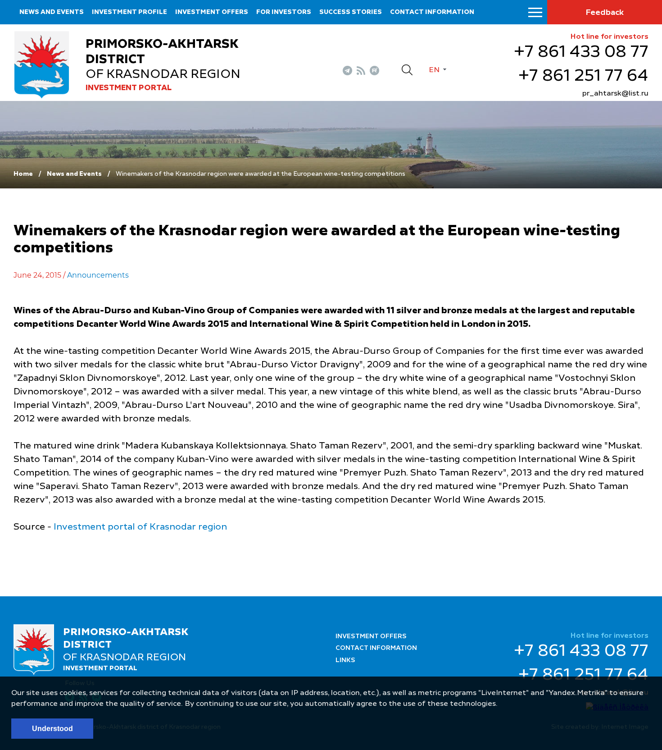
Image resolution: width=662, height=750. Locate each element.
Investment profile (129, 12)
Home (23, 174)
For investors (283, 12)
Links (345, 660)
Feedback (604, 13)
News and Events (51, 12)
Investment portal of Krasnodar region (140, 527)
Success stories (350, 12)
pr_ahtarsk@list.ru (615, 93)
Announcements (98, 275)
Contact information (432, 12)
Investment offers (211, 12)
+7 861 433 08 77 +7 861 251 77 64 (581, 64)
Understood (52, 728)
